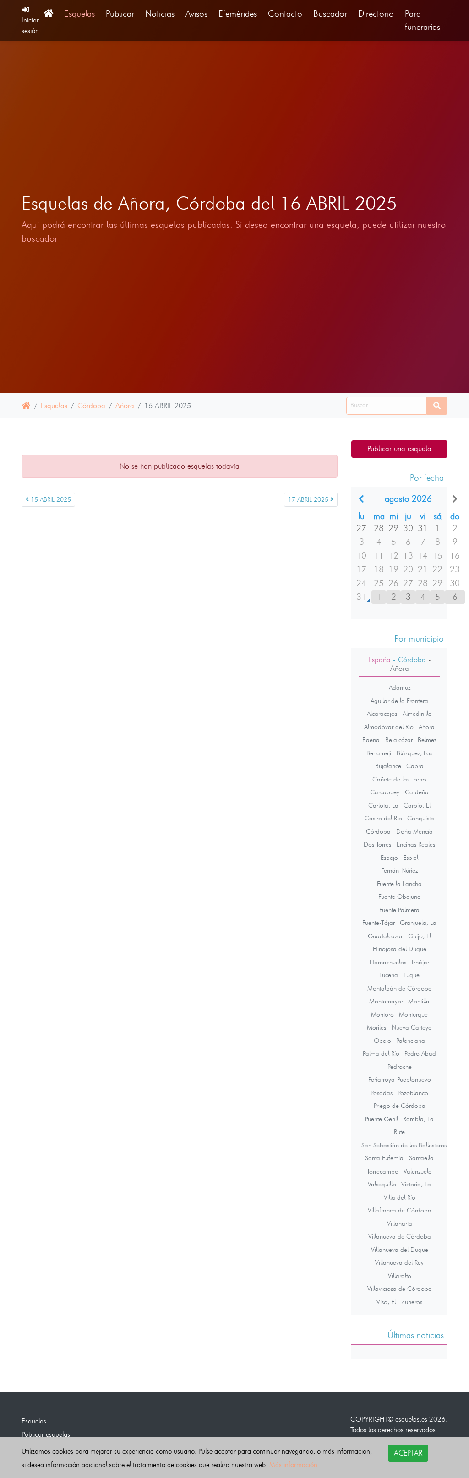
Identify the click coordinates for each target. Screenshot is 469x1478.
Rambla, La (418, 1119)
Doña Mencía (414, 831)
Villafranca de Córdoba (399, 1210)
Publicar (120, 13)
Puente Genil (381, 1119)
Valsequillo (382, 1184)
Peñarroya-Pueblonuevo (399, 1079)
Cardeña (417, 792)
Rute (399, 1132)
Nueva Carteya (412, 1027)
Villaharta (399, 1223)
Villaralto (399, 1276)
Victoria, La (416, 1184)
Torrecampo (382, 1171)
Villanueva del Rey (399, 1262)
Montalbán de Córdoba (399, 988)
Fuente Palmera (399, 910)
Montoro (382, 1014)
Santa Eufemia (384, 1158)
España (379, 659)
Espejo (389, 857)
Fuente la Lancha (399, 884)
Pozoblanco (413, 1093)
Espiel (410, 857)
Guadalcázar (385, 936)
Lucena (388, 975)
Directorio (376, 13)
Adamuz (399, 687)
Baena (371, 740)
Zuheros (411, 1302)
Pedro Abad (420, 1053)
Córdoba (91, 405)
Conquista (420, 818)
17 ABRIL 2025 (309, 500)
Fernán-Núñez (399, 870)
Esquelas (79, 13)
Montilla (419, 1001)
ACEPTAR (408, 1453)
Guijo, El (419, 936)
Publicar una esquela (399, 448)
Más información (293, 1464)
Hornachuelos (388, 962)
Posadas (382, 1093)
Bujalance (388, 766)
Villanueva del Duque (399, 1250)
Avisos (196, 13)
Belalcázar (399, 740)
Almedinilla (417, 713)
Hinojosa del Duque (399, 949)
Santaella (421, 1158)
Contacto (285, 13)
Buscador (330, 13)
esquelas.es (411, 1419)
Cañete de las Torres (399, 779)
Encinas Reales (416, 844)
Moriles (376, 1027)
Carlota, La (383, 805)
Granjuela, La (418, 923)
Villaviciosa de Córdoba (399, 1288)
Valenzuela (418, 1171)
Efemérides (237, 13)
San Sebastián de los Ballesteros (404, 1145)
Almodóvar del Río (389, 727)
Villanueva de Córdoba (399, 1236)
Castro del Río (383, 818)
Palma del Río (381, 1053)
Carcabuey (384, 792)
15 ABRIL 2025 (50, 500)
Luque (412, 975)
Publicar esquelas (46, 1434)
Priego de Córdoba (399, 1106)
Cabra (415, 766)
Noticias (160, 13)
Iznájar (420, 962)
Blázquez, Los (414, 753)
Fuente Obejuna (399, 896)
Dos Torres (377, 844)
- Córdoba (408, 659)
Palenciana (410, 1040)
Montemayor (386, 1001)
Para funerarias (422, 20)
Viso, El (386, 1302)
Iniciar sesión (30, 25)
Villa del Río (399, 1197)
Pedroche (399, 1067)
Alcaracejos (382, 713)
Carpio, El (417, 805)
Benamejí (378, 753)
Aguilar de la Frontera (399, 701)
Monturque (413, 1014)
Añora (124, 405)
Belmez (427, 740)
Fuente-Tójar (378, 923)
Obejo (382, 1040)
